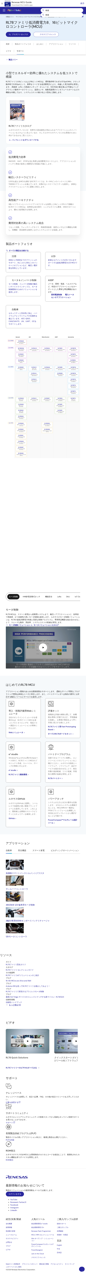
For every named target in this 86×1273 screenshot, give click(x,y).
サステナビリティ (12, 1238)
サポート (20, 51)
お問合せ (9, 1242)
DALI (68, 596)
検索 (62, 10)
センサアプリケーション (61, 297)
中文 (58, 1249)
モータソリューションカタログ (46, 625)
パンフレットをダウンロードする (25, 140)
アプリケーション (56, 44)
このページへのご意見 (14, 1267)
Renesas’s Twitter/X (18, 1202)
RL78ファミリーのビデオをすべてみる (21, 1068)
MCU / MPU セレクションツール (42, 1235)
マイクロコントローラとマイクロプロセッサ (29, 17)
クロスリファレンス (48, 34)
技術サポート (61, 1224)
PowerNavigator (37, 1250)
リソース (72, 44)
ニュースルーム (11, 1235)
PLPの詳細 (10, 1140)
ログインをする (15, 1194)
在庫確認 (60, 1231)
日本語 (59, 1253)
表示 (82, 3)
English (59, 1245)
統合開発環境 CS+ (37, 1227)
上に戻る (83, 1271)
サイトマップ (69, 1264)
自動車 (9, 850)
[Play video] (43, 647)
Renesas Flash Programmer (41, 1231)
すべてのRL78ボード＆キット (60, 734)
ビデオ (8, 51)
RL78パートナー (54, 778)
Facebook (14, 1205)
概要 (8, 44)
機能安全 (48, 596)
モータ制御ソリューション (19, 625)
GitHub (12, 818)
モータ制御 (13, 596)
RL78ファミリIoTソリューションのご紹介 (22, 975)
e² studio (12, 770)
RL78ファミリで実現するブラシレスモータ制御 (25, 991)
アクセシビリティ (57, 1264)
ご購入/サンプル (62, 1227)
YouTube (13, 1199)
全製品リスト (10, 17)
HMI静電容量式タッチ (31, 596)
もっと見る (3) (15, 1005)
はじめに (40, 44)
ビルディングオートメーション (65, 850)
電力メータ (69, 294)
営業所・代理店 (62, 1235)
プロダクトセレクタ (20, 34)
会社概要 (9, 1224)
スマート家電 (38, 850)
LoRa (59, 596)
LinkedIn (13, 1210)
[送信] (43, 15)
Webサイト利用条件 (13, 1264)
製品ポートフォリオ (23, 44)
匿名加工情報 (44, 1264)
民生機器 (22, 850)
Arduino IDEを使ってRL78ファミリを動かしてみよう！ (28, 986)
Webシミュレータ (16, 732)
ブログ (8, 1246)
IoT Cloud (79, 596)
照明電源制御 (56, 294)
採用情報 (9, 1227)
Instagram (14, 1207)
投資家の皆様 (10, 1231)
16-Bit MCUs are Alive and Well (18, 981)
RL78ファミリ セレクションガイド (20, 970)
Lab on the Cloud (37, 1254)
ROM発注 (9, 1160)
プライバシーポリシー (30, 1264)
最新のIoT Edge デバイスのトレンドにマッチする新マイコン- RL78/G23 (35, 997)
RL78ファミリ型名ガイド (16, 964)
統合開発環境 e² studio (39, 1224)
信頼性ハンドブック (14, 1002)
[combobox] (62, 15)
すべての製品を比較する (19, 250)
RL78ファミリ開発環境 (18, 774)
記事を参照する (12, 1102)
